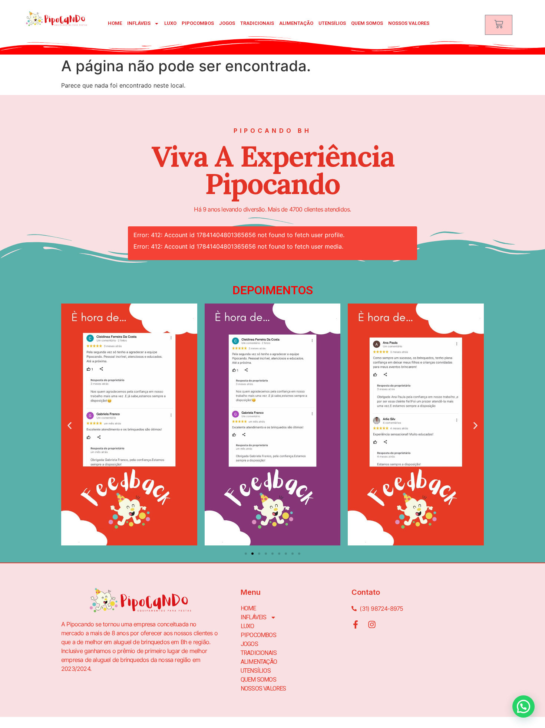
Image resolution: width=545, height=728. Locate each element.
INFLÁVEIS (139, 23)
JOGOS (227, 23)
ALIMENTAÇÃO (296, 23)
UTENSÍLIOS (332, 23)
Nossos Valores (408, 23)
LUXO (170, 23)
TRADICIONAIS (257, 23)
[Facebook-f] (355, 624)
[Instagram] (372, 624)
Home (115, 23)
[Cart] (498, 25)
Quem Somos (367, 23)
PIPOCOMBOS (198, 23)
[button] (69, 425)
